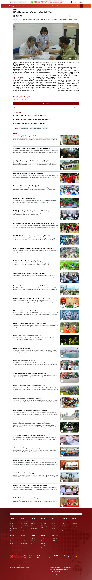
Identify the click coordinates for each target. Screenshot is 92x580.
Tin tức (32, 521)
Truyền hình (54, 538)
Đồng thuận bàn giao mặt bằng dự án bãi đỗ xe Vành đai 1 (30, 410)
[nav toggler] (81, 6)
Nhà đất (54, 518)
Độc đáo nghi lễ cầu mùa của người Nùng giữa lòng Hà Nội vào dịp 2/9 (33, 223)
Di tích (11, 543)
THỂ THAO (64, 5)
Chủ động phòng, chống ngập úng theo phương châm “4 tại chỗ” (31, 298)
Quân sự (33, 523)
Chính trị (12, 523)
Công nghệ (12, 530)
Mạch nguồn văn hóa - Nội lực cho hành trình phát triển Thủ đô (31, 148)
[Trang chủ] (16, 6)
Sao (42, 540)
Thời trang (43, 545)
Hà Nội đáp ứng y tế (23, 128)
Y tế (21, 538)
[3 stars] (20, 99)
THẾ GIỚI (28, 5)
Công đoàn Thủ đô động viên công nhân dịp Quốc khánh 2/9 (30, 448)
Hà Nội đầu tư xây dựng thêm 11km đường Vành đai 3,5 (29, 385)
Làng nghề (12, 540)
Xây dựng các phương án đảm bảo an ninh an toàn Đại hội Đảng (33, 119)
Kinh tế (43, 518)
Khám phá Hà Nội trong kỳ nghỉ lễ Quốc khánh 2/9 (28, 173)
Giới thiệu (25, 556)
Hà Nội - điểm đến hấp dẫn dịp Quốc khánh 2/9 (27, 335)
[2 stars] (17, 99)
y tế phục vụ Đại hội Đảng (35, 128)
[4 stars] (23, 99)
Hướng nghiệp (75, 526)
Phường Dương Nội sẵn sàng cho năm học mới (26, 136)
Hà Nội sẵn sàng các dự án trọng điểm (24, 360)
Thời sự (12, 518)
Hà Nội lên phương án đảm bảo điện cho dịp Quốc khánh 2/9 (30, 323)
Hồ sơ (32, 526)
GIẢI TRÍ (69, 5)
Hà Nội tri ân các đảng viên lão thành (24, 460)
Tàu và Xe (64, 518)
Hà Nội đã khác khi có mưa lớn (22, 348)
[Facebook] (71, 2)
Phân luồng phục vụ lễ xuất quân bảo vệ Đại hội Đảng (30, 123)
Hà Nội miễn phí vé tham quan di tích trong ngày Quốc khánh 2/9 (32, 423)
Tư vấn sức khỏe (24, 543)
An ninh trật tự (13, 528)
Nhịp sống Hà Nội (24, 521)
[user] (81, 2)
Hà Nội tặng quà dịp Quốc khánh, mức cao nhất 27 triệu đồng (31, 211)
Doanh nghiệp (44, 530)
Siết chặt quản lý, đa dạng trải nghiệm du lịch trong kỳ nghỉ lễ (31, 161)
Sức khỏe (23, 535)
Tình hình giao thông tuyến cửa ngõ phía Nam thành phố (29, 373)
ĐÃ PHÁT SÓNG (75, 5)
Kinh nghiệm (54, 530)
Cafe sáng (43, 523)
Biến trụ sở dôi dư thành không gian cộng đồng (26, 186)
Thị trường (64, 528)
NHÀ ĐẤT (38, 5)
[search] (10, 2)
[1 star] (14, 99)
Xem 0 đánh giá (46, 103)
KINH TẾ (33, 5)
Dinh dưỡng (23, 540)
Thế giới (33, 518)
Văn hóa (12, 535)
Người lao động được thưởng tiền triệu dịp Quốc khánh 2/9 (30, 273)
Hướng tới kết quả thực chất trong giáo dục (25, 498)
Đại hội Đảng (45, 128)
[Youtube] (75, 2)
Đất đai (53, 528)
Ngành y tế (16, 77)
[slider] (46, 55)
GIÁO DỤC (48, 5)
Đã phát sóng (55, 535)
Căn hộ (53, 526)
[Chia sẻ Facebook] (75, 16)
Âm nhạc (43, 548)
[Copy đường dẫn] (78, 16)
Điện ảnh (43, 543)
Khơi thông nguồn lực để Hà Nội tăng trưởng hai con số (29, 310)
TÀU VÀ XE (43, 5)
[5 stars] (25, 99)
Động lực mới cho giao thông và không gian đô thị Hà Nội (29, 285)
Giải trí (43, 535)
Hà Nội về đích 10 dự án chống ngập (23, 473)
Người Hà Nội (24, 523)
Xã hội (11, 526)
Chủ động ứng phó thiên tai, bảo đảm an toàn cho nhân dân (30, 485)
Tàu (63, 523)
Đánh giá (64, 530)
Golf (32, 543)
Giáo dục (74, 518)
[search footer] (11, 514)
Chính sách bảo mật (40, 556)
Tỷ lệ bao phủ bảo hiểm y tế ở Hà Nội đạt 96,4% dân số (29, 435)
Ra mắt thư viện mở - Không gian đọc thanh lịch (27, 398)
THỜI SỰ (20, 5)
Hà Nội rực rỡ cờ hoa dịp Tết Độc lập (24, 198)
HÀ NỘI (24, 5)
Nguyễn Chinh (19, 15)
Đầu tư (53, 523)
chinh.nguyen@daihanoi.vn (20, 16)
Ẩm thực (22, 530)
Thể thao (33, 535)
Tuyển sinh (74, 523)
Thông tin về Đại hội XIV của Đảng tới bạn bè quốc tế (30, 115)
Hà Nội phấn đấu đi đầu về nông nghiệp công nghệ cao (29, 261)
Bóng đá (33, 538)
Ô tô (63, 521)
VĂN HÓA (54, 5)
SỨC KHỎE (59, 5)
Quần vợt (33, 540)
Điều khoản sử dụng (32, 556)
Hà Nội (15, 9)
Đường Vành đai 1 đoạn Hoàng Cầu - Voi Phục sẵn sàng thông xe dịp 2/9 (34, 248)
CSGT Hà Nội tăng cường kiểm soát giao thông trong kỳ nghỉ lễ (31, 236)
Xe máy (63, 526)
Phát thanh (54, 540)
